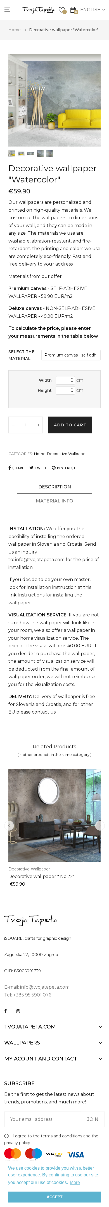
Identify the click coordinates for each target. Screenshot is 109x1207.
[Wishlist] (62, 9)
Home (40, 453)
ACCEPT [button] (55, 1197)
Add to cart (70, 425)
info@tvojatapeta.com (40, 559)
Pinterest (66, 468)
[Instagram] (18, 1011)
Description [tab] (54, 487)
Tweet (40, 468)
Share (18, 468)
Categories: (20, 453)
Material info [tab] (54, 501)
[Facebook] (5, 1011)
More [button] (75, 1182)
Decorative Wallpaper (67, 453)
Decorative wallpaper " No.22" (41, 876)
